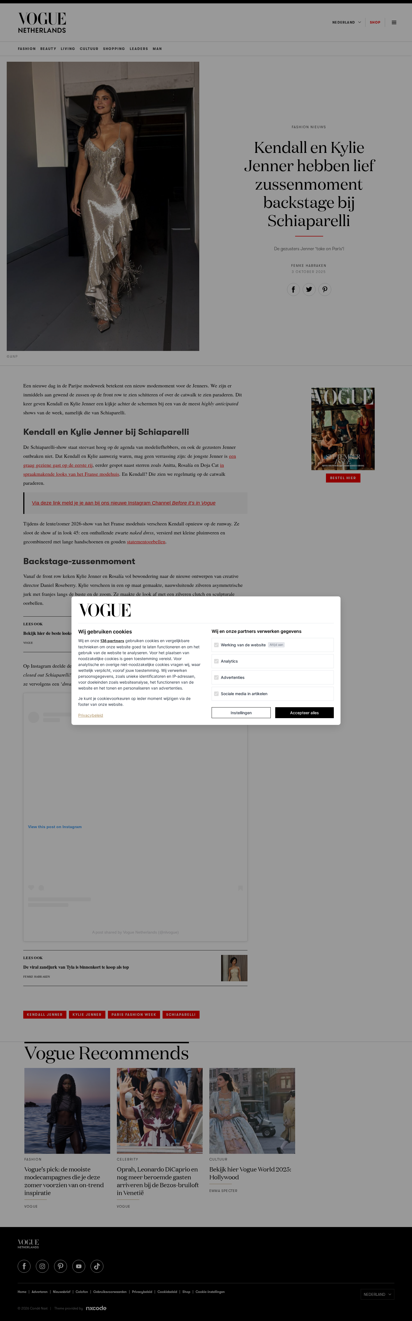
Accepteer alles (304, 712)
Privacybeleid (90, 715)
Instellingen (241, 712)
